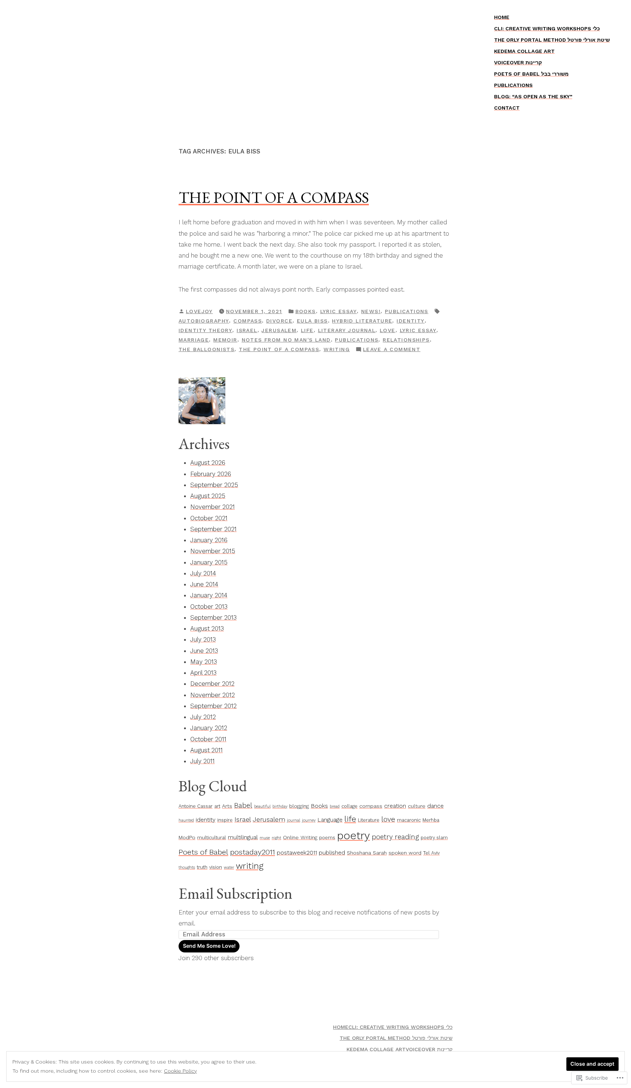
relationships (406, 340)
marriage (194, 340)
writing (337, 349)
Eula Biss (312, 321)
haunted (186, 820)
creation (395, 805)
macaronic (409, 820)
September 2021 (213, 529)
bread (335, 806)
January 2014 (208, 595)
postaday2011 (252, 852)
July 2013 (203, 639)
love (387, 330)
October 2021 (208, 518)
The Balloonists (206, 349)
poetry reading (395, 837)
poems (327, 837)
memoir (225, 340)
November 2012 (212, 695)
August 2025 (207, 495)
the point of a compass (279, 349)
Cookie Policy (180, 1071)
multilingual (243, 837)
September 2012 (213, 706)
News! (370, 311)
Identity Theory (205, 330)
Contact (507, 108)
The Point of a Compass (274, 197)
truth (202, 867)
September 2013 (213, 617)
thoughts (187, 867)
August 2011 (206, 750)
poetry (353, 835)
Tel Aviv (431, 853)
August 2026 (207, 462)
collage (349, 806)
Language (330, 819)
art (217, 806)
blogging (299, 806)
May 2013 (203, 661)
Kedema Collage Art (524, 51)
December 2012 (212, 683)
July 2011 (202, 761)
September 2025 (214, 484)
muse (265, 838)
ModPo (187, 837)
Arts (227, 806)
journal (293, 820)
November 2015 (212, 551)
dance (435, 805)
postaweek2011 (297, 852)
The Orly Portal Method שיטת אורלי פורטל (552, 40)
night (276, 838)
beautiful (262, 806)
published (332, 852)
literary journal (347, 330)
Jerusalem (279, 330)
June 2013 (204, 650)
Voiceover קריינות (518, 62)
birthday (279, 806)
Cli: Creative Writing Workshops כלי (547, 28)
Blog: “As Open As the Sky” (533, 96)
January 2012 (208, 727)
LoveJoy (199, 311)
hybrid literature (362, 321)
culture (416, 806)
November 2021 (212, 506)
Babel (243, 806)
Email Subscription (235, 893)
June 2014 (204, 584)
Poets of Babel (203, 852)
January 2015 (208, 562)
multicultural (211, 837)
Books (305, 311)
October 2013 (208, 606)
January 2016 (208, 540)
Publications (513, 85)
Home (501, 17)
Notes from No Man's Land (286, 340)
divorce (279, 321)
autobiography (204, 321)
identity (410, 321)
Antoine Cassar (196, 806)
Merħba (430, 820)
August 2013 (207, 628)
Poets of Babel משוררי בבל (531, 74)
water (229, 867)
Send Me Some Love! (209, 946)
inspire (225, 820)
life (307, 330)
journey (309, 820)
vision (215, 867)
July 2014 (203, 573)
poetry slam (434, 837)
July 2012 (203, 716)
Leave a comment (391, 350)
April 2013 (203, 672)
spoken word (405, 853)
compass (247, 321)
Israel (247, 330)
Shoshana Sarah (367, 853)
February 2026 (210, 474)
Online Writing (300, 837)
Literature (368, 820)
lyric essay (338, 311)
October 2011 (208, 739)
